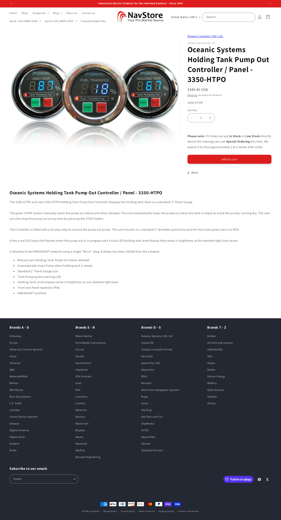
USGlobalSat (215, 349)
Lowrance (82, 396)
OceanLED (147, 342)
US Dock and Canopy (220, 342)
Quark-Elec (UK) (150, 363)
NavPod (80, 450)
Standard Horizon (152, 450)
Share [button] (194, 172)
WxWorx (212, 383)
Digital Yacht (17, 437)
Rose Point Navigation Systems (160, 390)
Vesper (211, 363)
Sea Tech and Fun (152, 416)
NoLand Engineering (88, 457)
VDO (209, 356)
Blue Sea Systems (20, 396)
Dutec (13, 450)
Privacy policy (128, 511)
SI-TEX (145, 430)
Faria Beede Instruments (91, 342)
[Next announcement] (270, 3)
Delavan (14, 423)
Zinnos (211, 403)
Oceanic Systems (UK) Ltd (156, 336)
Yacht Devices (215, 390)
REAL (144, 376)
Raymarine (147, 369)
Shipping (192, 95)
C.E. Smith (16, 403)
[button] (40, 13)
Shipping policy (167, 511)
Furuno (80, 349)
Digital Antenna (19, 430)
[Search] (251, 17)
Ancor (13, 356)
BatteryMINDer (19, 376)
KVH (78, 390)
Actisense (15, 336)
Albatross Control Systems (26, 349)
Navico (80, 437)
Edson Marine (84, 336)
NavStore (94, 511)
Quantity (192, 110)
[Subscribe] (74, 479)
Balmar (14, 383)
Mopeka (80, 430)
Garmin (80, 356)
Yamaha (212, 396)
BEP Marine (16, 390)
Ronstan (146, 383)
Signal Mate (148, 437)
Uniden (211, 336)
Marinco (80, 416)
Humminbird (83, 363)
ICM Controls (84, 376)
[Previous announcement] (11, 3)
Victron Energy (216, 376)
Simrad (145, 443)
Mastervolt (82, 423)
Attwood (15, 363)
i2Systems (82, 369)
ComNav (15, 410)
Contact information (188, 511)
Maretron (81, 410)
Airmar (14, 342)
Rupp (144, 396)
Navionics (81, 443)
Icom (79, 383)
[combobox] (228, 17)
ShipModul (147, 423)
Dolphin (14, 443)
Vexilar (211, 369)
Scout (144, 403)
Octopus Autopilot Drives (156, 349)
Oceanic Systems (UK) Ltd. (205, 36)
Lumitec (80, 403)
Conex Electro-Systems (24, 416)
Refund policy (110, 511)
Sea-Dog (146, 410)
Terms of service (147, 511)
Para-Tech (147, 356)
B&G (12, 369)
